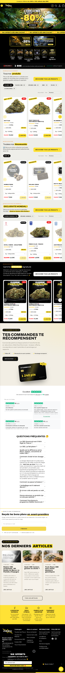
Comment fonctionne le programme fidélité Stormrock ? (32, 501)
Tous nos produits (20, 644)
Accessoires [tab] (9, 88)
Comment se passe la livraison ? (31, 482)
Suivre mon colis (32, 635)
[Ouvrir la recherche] (56, 5)
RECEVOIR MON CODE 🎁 (18, 665)
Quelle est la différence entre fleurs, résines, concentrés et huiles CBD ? (31, 451)
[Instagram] (56, 639)
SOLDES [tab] (8, 85)
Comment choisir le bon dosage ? (31, 457)
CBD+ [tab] (44, 85)
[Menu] (2, 5)
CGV (40, 641)
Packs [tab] (54, 85)
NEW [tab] (6, 155)
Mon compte (31, 637)
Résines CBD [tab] (33, 85)
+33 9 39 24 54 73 (7, 643)
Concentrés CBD (20, 639)
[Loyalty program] (52, 5)
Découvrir (9, 358)
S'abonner (24, 528)
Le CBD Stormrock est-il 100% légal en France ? (31, 442)
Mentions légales (44, 644)
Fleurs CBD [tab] (20, 85)
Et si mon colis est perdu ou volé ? (32, 491)
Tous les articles (31, 598)
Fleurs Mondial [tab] (10, 216)
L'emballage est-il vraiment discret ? (30, 486)
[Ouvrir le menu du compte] (60, 5)
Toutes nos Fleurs (20, 632)
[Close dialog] (34, 651)
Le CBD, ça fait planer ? (28, 446)
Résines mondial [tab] (26, 216)
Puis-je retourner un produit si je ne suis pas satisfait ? (31, 496)
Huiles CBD (18, 642)
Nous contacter (32, 632)
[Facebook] (52, 639)
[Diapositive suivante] (60, 117)
